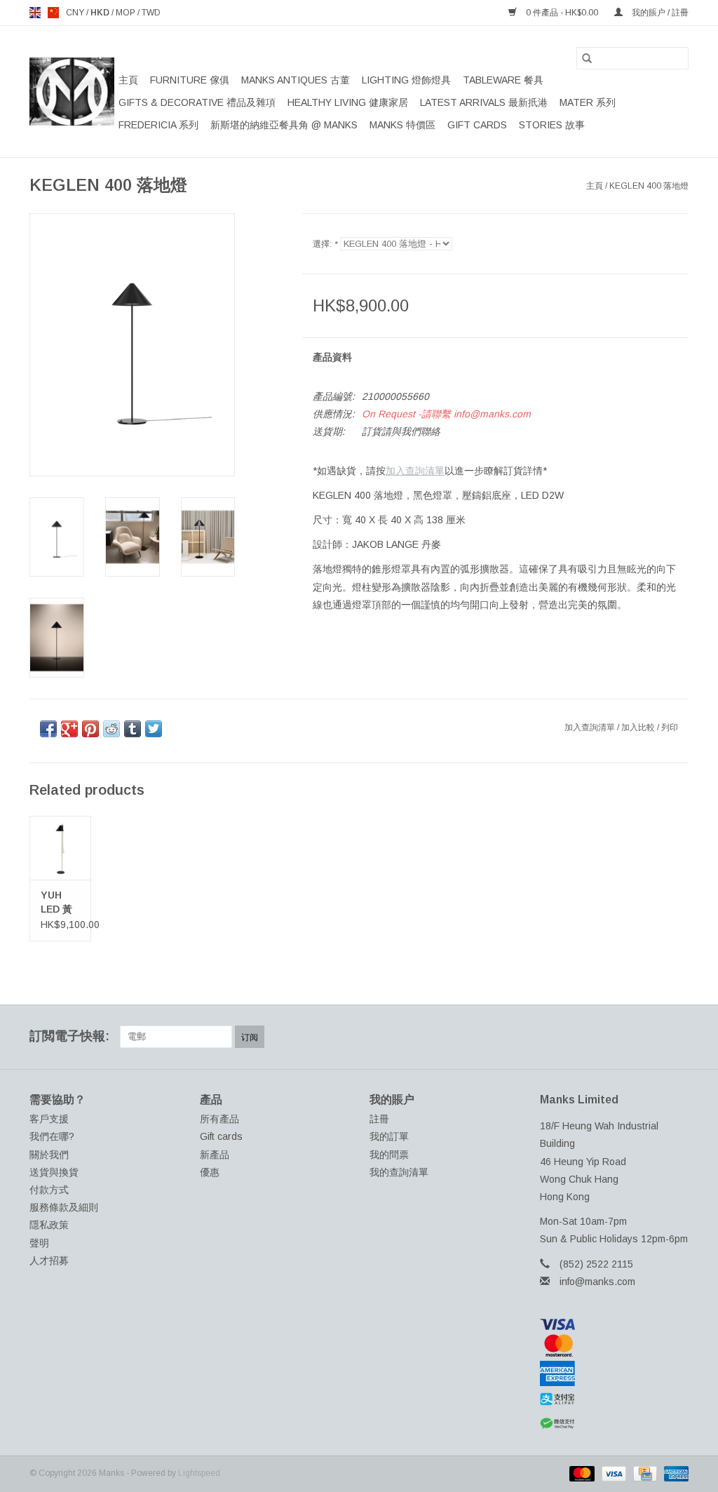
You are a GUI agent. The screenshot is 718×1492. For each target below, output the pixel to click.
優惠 (209, 1172)
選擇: (325, 244)
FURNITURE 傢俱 (189, 80)
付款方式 (49, 1189)
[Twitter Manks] (601, 1037)
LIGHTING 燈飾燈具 (406, 80)
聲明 (39, 1243)
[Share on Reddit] (111, 728)
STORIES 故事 (552, 124)
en (35, 12)
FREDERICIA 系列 (158, 124)
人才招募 (49, 1260)
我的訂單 (389, 1136)
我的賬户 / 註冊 (659, 13)
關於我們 (49, 1154)
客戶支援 (49, 1118)
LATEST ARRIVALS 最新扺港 (484, 102)
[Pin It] (90, 728)
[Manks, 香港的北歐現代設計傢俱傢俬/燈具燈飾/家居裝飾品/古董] (71, 92)
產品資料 (332, 357)
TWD (151, 13)
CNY (76, 13)
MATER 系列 (588, 102)
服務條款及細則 (63, 1207)
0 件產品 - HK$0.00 (562, 13)
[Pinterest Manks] (627, 1037)
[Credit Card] (643, 1473)
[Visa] (614, 1324)
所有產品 (219, 1118)
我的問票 (389, 1154)
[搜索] (586, 58)
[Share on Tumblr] (132, 728)
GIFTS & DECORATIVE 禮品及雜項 (197, 102)
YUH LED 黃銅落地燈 (56, 902)
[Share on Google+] (69, 728)
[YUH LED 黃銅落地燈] (60, 848)
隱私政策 (49, 1224)
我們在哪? (51, 1136)
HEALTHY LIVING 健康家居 (347, 102)
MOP (126, 13)
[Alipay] (614, 1399)
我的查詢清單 (399, 1172)
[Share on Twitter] (153, 728)
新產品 (214, 1154)
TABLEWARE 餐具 (503, 80)
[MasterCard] (614, 1345)
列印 (669, 727)
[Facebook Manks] (576, 1037)
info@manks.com (597, 1281)
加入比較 (639, 727)
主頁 (128, 80)
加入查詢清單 (415, 470)
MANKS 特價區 (402, 124)
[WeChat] (614, 1423)
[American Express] (614, 1373)
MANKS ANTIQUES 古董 (295, 80)
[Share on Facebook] (48, 728)
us (53, 12)
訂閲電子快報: (69, 1036)
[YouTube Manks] (652, 1037)
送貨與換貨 (54, 1172)
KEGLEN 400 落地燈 (649, 186)
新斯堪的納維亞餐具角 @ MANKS (284, 124)
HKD (100, 13)
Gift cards (477, 124)
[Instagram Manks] (677, 1037)
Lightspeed (199, 1473)
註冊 (379, 1118)
